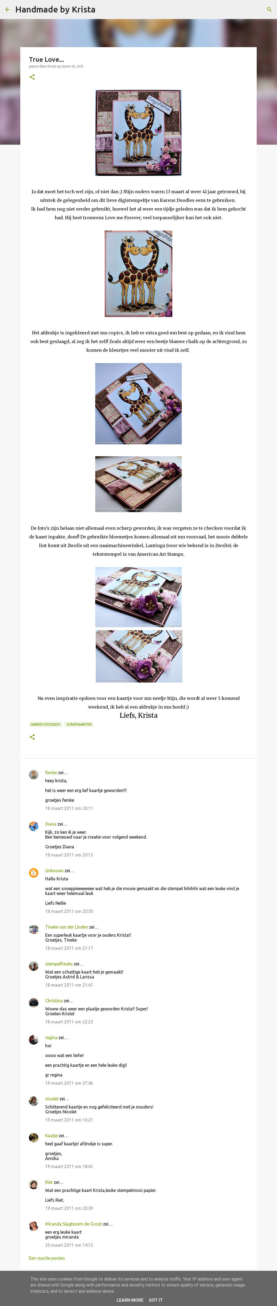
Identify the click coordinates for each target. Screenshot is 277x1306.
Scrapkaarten (79, 724)
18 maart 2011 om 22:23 (69, 1021)
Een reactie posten (47, 1258)
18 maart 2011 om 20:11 (69, 808)
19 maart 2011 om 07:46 (69, 1083)
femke (51, 772)
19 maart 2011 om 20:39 (69, 1208)
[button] (32, 77)
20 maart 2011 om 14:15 (69, 1245)
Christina (54, 1000)
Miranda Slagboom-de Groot (73, 1223)
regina (51, 1037)
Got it (156, 1300)
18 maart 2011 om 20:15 (69, 854)
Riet (49, 1182)
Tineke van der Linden (66, 926)
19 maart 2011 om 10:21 (69, 1119)
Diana (51, 824)
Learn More (130, 1300)
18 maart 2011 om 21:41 (69, 984)
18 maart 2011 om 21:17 (69, 948)
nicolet (51, 1098)
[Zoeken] (103, 9)
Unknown (54, 870)
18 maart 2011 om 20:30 (69, 911)
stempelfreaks (59, 963)
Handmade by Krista (55, 9)
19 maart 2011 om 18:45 (69, 1166)
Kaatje (51, 1135)
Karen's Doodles (45, 724)
